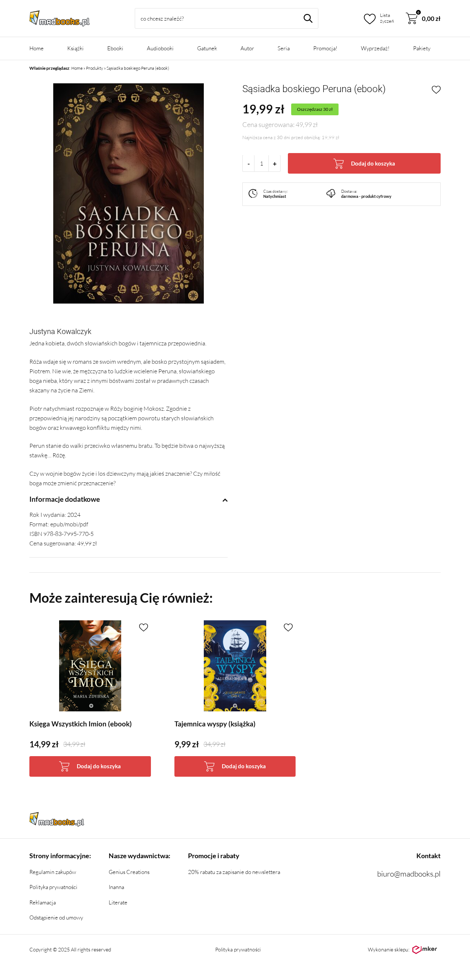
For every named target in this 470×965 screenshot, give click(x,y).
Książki (75, 48)
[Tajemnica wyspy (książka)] (235, 665)
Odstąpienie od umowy (56, 917)
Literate (118, 902)
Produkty (94, 68)
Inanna (116, 887)
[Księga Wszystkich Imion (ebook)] (90, 665)
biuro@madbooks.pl (409, 873)
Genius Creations (129, 871)
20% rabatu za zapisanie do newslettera (234, 871)
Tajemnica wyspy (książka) (215, 724)
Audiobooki (160, 48)
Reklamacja (42, 902)
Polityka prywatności (53, 887)
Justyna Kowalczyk (60, 331)
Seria (284, 48)
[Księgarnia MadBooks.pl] (59, 18)
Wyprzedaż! (375, 48)
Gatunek (207, 48)
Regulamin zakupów (52, 871)
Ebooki (115, 48)
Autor (247, 48)
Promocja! (325, 48)
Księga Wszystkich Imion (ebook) (80, 724)
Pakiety (421, 48)
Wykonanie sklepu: (388, 949)
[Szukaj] (308, 18)
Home (36, 48)
